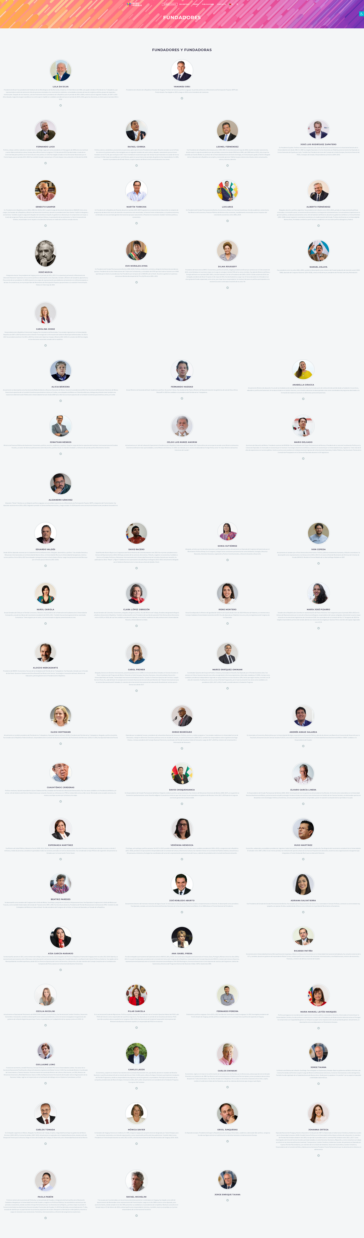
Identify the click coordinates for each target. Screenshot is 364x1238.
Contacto (221, 4)
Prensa (196, 4)
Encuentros (184, 4)
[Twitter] (60, 105)
